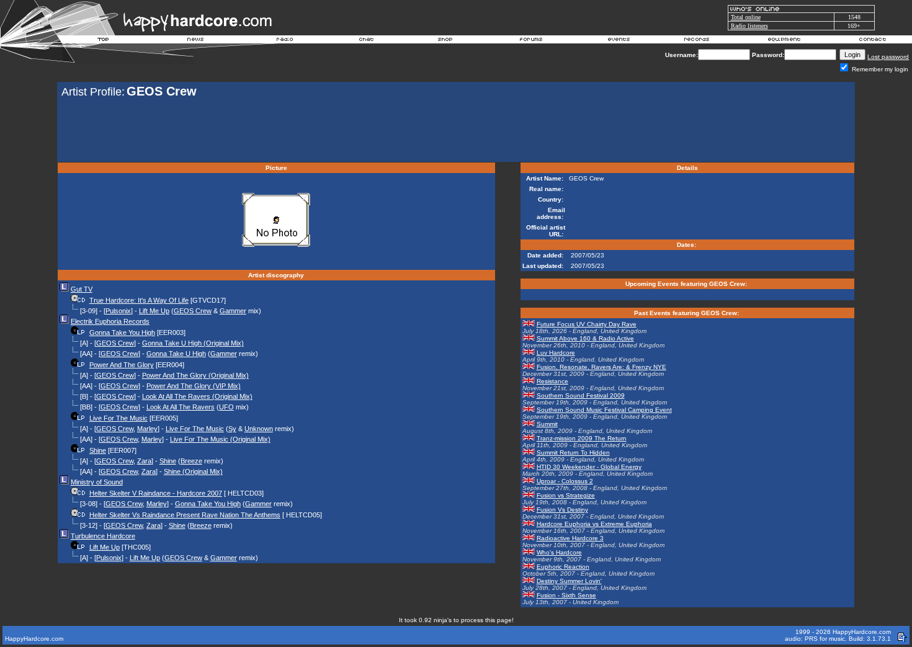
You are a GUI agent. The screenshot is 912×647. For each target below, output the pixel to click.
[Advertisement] (456, 131)
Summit (547, 424)
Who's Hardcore (559, 552)
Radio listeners (749, 25)
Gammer (233, 311)
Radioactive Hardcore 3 (570, 538)
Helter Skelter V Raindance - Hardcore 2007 (155, 493)
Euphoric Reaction (563, 566)
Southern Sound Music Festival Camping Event (604, 409)
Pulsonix (118, 311)
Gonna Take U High (176, 353)
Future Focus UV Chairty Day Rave (587, 324)
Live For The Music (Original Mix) (220, 439)
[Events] (618, 41)
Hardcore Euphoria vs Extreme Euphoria (594, 523)
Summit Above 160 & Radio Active (585, 338)
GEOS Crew (193, 311)
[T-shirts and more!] (445, 41)
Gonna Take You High (122, 332)
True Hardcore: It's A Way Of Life (139, 300)
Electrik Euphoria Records (110, 321)
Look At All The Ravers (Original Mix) (197, 396)
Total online (746, 17)
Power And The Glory (121, 364)
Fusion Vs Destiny (562, 509)
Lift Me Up (154, 311)
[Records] (697, 41)
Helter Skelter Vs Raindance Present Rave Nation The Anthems (184, 515)
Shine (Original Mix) (193, 471)
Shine (97, 450)
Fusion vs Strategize (566, 495)
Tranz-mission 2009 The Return (582, 438)
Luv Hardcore (556, 352)
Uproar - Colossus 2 (565, 481)
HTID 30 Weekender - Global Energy (589, 466)
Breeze (191, 461)
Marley (147, 428)
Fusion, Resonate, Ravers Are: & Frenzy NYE (601, 367)
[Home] (103, 41)
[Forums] (531, 41)
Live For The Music (118, 418)
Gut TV (81, 289)
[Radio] (285, 41)
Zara (144, 461)
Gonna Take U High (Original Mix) (193, 343)
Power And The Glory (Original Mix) (195, 375)
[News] (194, 41)
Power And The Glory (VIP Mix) (193, 386)
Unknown (258, 428)
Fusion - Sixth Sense (566, 595)
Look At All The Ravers (180, 407)
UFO (226, 407)
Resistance (552, 381)
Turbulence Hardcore (103, 536)
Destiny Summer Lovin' (569, 581)
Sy (232, 428)
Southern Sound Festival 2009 (581, 395)
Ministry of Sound (97, 482)
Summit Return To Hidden (573, 452)
